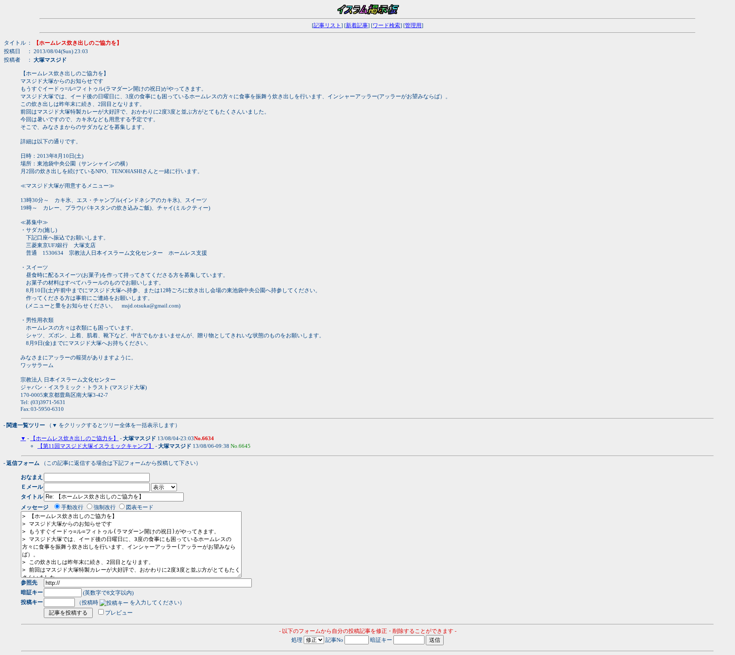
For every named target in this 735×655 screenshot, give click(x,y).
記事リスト (327, 25)
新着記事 (357, 25)
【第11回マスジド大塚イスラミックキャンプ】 (95, 446)
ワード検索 (386, 25)
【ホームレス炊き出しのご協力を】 (74, 438)
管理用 (413, 25)
